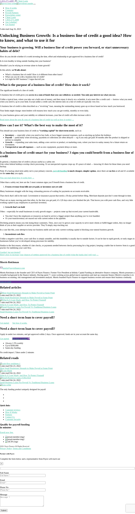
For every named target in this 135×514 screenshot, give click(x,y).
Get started (4, 323)
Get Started (10, 24)
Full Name (4, 473)
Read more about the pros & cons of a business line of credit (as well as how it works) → (37, 119)
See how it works (19, 323)
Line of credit (5, 282)
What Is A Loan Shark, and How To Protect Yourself (22, 305)
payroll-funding (60, 171)
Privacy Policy (6, 448)
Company (9, 10)
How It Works (11, 412)
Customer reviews (12, 410)
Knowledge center (13, 15)
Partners (8, 415)
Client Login (10, 17)
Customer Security (13, 419)
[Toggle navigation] (34, 4)
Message (3, 494)
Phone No (4, 487)
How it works (11, 8)
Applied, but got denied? (10, 252)
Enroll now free (7, 432)
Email (2, 480)
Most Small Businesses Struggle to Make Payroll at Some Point (26, 297)
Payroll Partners (11, 13)
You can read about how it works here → (17, 178)
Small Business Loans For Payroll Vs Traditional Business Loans (27, 312)
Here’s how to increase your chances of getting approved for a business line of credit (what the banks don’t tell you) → (49, 255)
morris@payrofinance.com (14, 268)
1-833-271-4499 (7, 1)
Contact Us (10, 417)
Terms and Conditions (22, 448)
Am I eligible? (11, 22)
